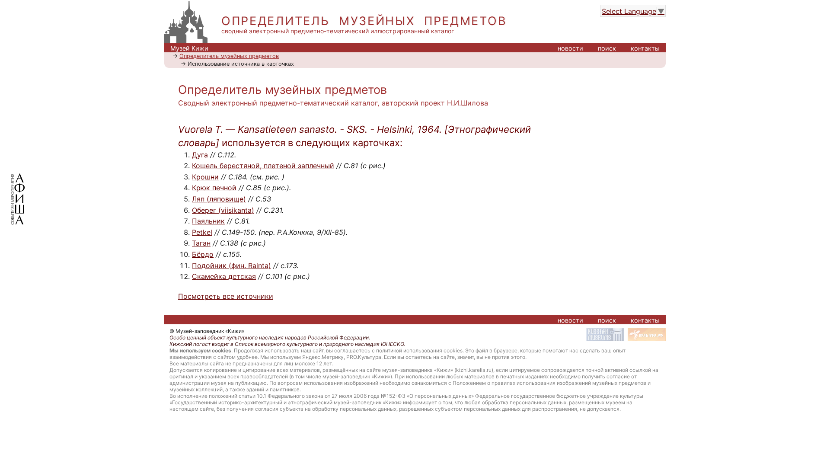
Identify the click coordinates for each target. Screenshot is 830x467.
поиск (607, 48)
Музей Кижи (189, 48)
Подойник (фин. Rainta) (231, 265)
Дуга (200, 154)
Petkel (202, 232)
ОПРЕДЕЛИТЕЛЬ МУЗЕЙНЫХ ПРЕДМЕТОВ (364, 21)
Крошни (205, 177)
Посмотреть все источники (225, 296)
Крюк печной (214, 187)
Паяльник (208, 221)
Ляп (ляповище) (219, 199)
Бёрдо (203, 254)
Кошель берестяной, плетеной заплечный (263, 165)
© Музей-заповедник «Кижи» (206, 331)
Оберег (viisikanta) (223, 210)
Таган (201, 243)
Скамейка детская (224, 276)
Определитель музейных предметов (229, 56)
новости (570, 48)
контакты (645, 48)
